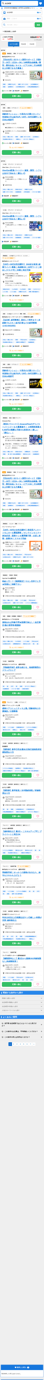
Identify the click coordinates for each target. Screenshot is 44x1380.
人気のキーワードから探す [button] (11, 1010)
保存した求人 (21, 1367)
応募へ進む (16, 96)
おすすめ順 (14, 44)
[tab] (22, 998)
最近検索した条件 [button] (10, 31)
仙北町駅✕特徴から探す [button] (10, 1006)
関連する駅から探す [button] (8, 998)
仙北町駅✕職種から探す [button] (10, 1002)
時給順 (23, 44)
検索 (38, 25)
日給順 (32, 44)
